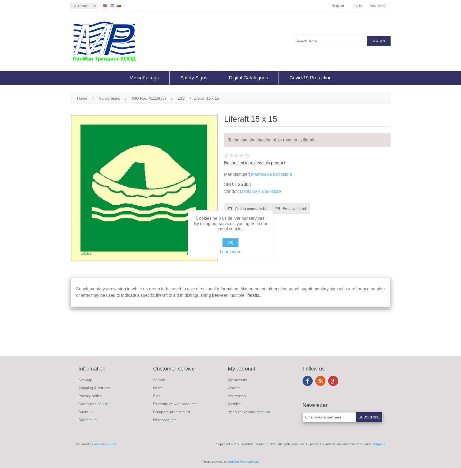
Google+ (333, 381)
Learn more (230, 252)
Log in (357, 6)
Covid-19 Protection (310, 77)
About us (85, 412)
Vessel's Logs (144, 77)
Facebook (308, 381)
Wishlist (234, 404)
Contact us (87, 420)
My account (237, 380)
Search (159, 380)
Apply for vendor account (249, 412)
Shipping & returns (94, 388)
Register (338, 6)
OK (230, 243)
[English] (105, 5)
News (157, 388)
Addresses (237, 396)
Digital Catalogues (248, 77)
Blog (157, 396)
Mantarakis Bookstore (271, 174)
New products (164, 420)
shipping (378, 444)
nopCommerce (105, 444)
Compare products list (171, 412)
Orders (234, 388)
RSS (320, 381)
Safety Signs (193, 77)
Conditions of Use (93, 404)
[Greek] (112, 5)
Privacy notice (90, 396)
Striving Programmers (243, 461)
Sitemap (85, 380)
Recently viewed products (174, 404)
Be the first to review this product (254, 163)
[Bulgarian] (119, 5)
